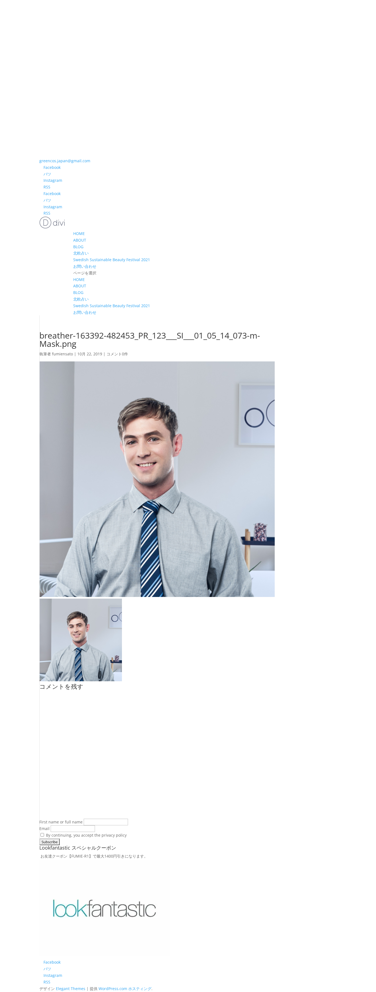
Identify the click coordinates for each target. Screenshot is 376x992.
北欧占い (81, 253)
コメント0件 (117, 353)
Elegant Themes (70, 988)
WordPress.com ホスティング (125, 988)
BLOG (78, 246)
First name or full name (61, 822)
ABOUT (79, 240)
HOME (79, 233)
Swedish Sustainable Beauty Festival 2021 (111, 259)
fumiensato (62, 353)
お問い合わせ (84, 266)
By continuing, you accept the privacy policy (86, 835)
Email (44, 828)
